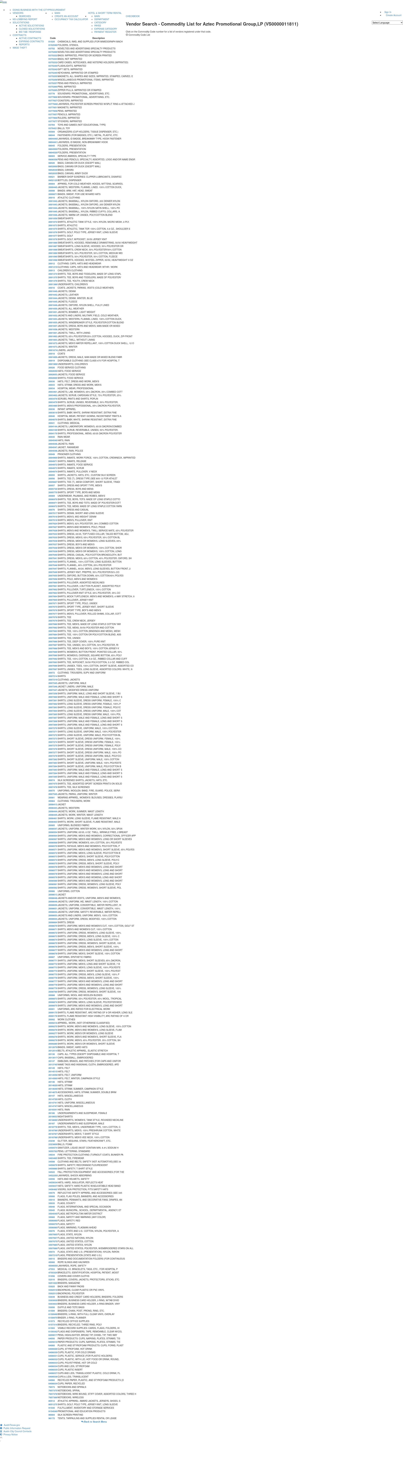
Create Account (393, 15)
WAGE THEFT (20, 47)
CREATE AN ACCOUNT (66, 16)
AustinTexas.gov (11, 1424)
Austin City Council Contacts (16, 1431)
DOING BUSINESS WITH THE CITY (30, 9)
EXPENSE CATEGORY (105, 28)
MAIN (57, 13)
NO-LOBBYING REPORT (25, 19)
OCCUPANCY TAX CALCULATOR (71, 19)
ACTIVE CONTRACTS (30, 38)
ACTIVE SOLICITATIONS (31, 25)
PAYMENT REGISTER (105, 31)
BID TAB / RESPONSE (30, 31)
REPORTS (24, 44)
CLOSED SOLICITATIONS (32, 28)
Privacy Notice (10, 1434)
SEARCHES (25, 16)
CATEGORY (100, 22)
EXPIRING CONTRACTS (31, 41)
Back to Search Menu (95, 1421)
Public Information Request (16, 1428)
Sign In (387, 12)
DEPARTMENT (101, 19)
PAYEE (97, 25)
